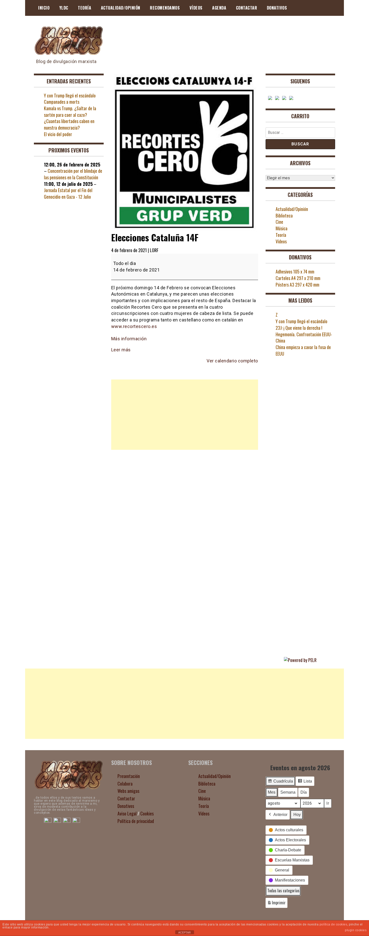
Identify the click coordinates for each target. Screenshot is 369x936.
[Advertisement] (184, 414)
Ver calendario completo (232, 360)
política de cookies (333, 924)
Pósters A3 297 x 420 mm (297, 284)
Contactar (246, 8)
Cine (279, 221)
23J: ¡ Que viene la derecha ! (299, 327)
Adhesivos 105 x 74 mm (295, 271)
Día (303, 792)
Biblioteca (284, 215)
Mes (271, 792)
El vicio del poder (58, 134)
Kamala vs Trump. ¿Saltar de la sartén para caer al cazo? (70, 111)
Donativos (277, 8)
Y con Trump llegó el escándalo (70, 95)
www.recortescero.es (134, 326)
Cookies (147, 813)
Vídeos (196, 8)
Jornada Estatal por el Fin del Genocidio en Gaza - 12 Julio (68, 193)
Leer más (121, 349)
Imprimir (276, 904)
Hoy (297, 814)
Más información (129, 338)
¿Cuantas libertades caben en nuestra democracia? (69, 124)
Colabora (125, 783)
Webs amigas (128, 791)
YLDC (63, 8)
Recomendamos (165, 8)
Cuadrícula (280, 782)
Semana (287, 792)
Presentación (128, 776)
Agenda (219, 8)
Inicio (43, 8)
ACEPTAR (184, 932)
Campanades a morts (61, 101)
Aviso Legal (127, 813)
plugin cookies (355, 930)
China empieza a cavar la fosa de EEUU (303, 350)
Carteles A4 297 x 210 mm (298, 278)
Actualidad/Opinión (120, 8)
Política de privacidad (135, 821)
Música (281, 228)
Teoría (84, 8)
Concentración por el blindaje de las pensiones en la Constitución (73, 174)
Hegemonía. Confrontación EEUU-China (304, 337)
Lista (305, 782)
